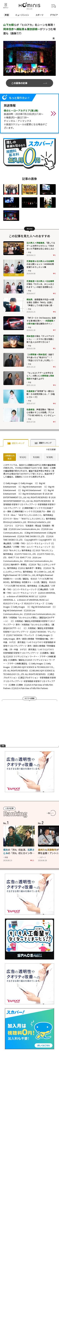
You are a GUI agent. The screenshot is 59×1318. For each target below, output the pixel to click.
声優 (7, 14)
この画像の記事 (19, 83)
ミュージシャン (22, 14)
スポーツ (39, 14)
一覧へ (49, 813)
